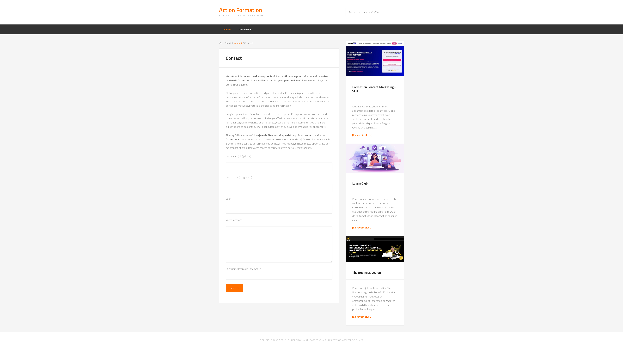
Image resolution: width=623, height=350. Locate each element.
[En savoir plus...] (362, 134)
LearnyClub (360, 183)
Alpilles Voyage (332, 340)
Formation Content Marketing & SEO (374, 88)
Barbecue (315, 340)
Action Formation (240, 10)
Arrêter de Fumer (352, 340)
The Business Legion (366, 272)
